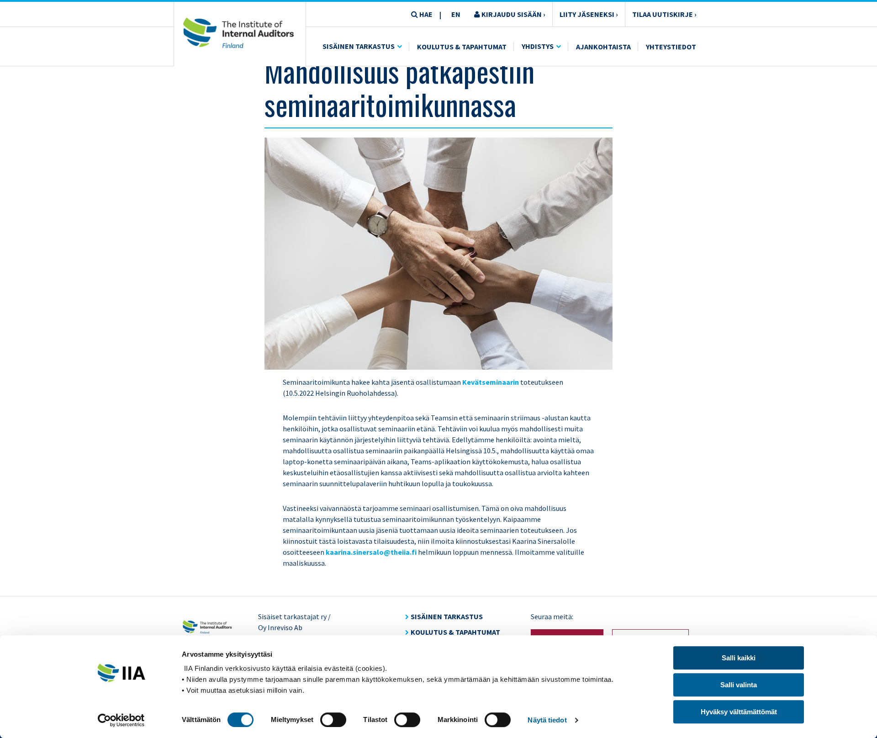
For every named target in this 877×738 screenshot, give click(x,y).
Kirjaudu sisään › (512, 14)
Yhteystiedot (671, 46)
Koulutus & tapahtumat (455, 632)
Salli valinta (738, 685)
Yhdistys (538, 46)
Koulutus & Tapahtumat (462, 46)
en (455, 14)
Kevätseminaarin (490, 382)
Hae (425, 14)
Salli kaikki (738, 658)
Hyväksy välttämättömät (739, 712)
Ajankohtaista (603, 46)
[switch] (333, 719)
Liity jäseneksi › (589, 14)
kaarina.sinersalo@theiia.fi (371, 552)
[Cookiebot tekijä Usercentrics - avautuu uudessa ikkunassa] (121, 720)
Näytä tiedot (547, 720)
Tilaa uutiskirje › (664, 14)
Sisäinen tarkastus (358, 46)
